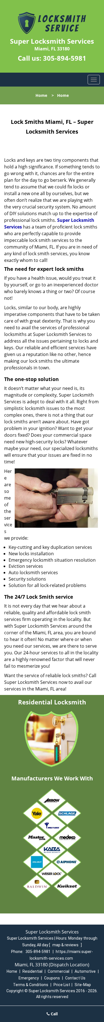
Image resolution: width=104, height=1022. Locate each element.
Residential (32, 971)
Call (54, 1013)
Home (41, 95)
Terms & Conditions (30, 984)
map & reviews (65, 945)
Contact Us (75, 978)
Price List (62, 984)
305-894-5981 (64, 58)
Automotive (85, 971)
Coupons (52, 978)
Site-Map (83, 984)
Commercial (58, 971)
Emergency (29, 978)
